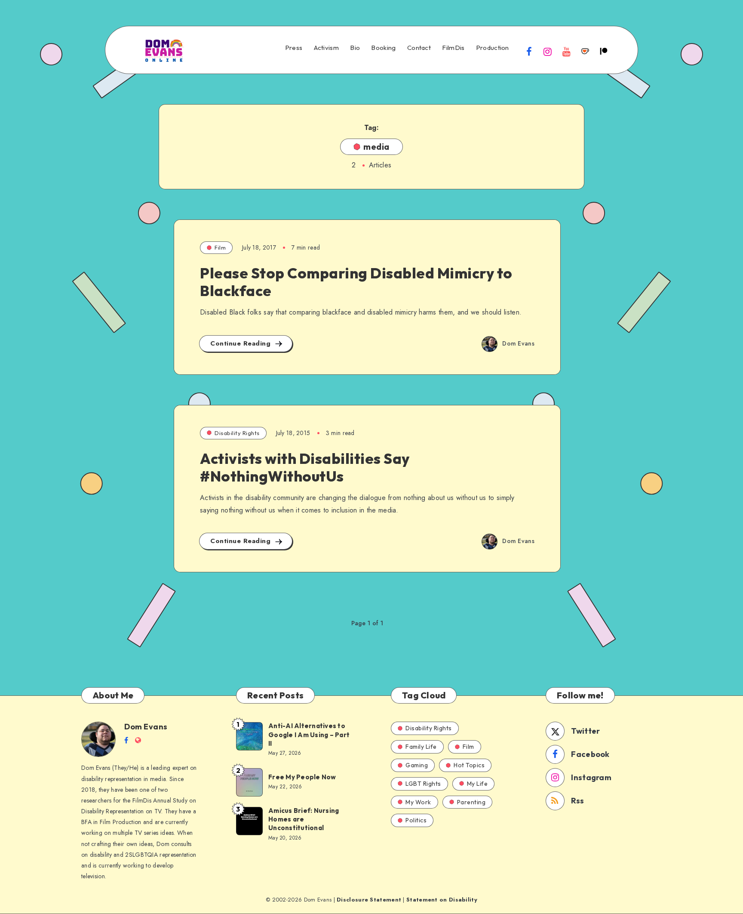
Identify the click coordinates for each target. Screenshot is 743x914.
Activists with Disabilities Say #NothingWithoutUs (305, 467)
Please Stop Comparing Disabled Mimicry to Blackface (356, 282)
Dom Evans (146, 727)
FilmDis (453, 48)
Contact (419, 48)
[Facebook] (529, 51)
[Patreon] (603, 51)
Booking (383, 48)
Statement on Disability (441, 899)
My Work (418, 802)
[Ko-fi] (585, 51)
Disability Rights (237, 432)
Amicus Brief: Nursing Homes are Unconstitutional (303, 819)
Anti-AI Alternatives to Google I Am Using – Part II (309, 734)
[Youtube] (566, 51)
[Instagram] (547, 51)
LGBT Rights (423, 783)
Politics (416, 820)
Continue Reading (241, 343)
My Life (477, 783)
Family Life (421, 746)
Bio (355, 48)
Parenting (471, 802)
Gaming (416, 765)
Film (220, 247)
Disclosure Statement (369, 899)
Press (294, 48)
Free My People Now (303, 777)
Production (492, 48)
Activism (326, 48)
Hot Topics (469, 765)
